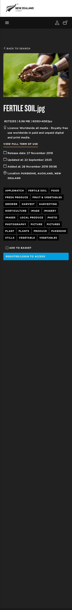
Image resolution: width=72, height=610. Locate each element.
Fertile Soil (37, 190)
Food (55, 190)
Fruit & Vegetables (47, 197)
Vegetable (27, 237)
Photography (15, 224)
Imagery (50, 210)
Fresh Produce (16, 197)
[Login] (57, 22)
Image (35, 210)
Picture (36, 224)
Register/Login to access (25, 256)
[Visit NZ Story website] (20, 8)
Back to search (18, 48)
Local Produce (31, 217)
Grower (11, 204)
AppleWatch (14, 190)
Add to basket (20, 247)
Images (10, 217)
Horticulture (15, 210)
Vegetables (48, 237)
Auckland (45, 173)
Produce (40, 231)
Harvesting (48, 204)
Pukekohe (28, 173)
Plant (9, 231)
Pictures (53, 224)
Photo (52, 217)
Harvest (28, 204)
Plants (24, 231)
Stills (10, 237)
